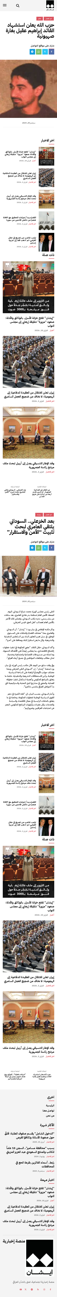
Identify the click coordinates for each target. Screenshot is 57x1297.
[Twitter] (45, 52)
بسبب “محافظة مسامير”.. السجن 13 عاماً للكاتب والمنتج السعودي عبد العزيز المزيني (30, 1150)
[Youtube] (20, 1289)
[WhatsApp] (39, 52)
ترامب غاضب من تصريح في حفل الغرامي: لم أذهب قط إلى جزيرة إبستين (22, 240)
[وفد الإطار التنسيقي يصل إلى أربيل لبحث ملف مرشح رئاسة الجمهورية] (46, 199)
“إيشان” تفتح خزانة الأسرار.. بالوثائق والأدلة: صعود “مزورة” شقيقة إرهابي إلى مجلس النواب (20, 154)
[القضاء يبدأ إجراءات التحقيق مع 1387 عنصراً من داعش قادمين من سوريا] (46, 220)
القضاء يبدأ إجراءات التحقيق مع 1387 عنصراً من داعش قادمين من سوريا (19, 219)
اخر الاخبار (32, 182)
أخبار (34, 160)
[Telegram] (32, 52)
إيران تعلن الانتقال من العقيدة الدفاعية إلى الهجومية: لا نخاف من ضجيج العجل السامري (19, 176)
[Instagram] (44, 1289)
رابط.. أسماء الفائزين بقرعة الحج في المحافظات (35, 1164)
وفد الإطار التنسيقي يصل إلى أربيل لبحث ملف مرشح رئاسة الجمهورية (21, 197)
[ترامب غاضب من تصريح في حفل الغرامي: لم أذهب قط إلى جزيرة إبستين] (46, 242)
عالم (39, 18)
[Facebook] (51, 52)
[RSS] (38, 1289)
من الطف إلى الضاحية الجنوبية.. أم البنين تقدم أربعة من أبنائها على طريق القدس (42, 493)
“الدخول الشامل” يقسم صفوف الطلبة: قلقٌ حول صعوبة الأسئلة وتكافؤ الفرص (29, 1135)
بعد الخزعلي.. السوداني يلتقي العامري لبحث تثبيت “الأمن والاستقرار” (15, 492)
